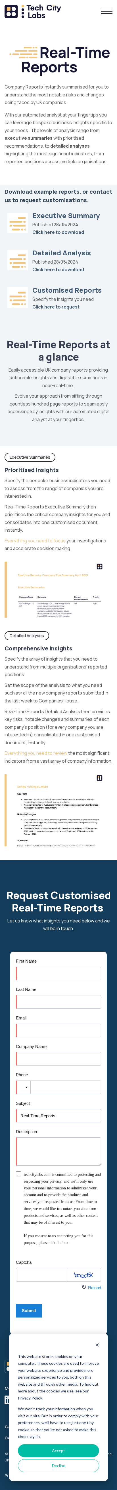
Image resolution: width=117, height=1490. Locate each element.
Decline (58, 1465)
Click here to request (56, 307)
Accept (58, 1450)
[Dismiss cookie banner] (97, 1345)
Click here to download (58, 232)
